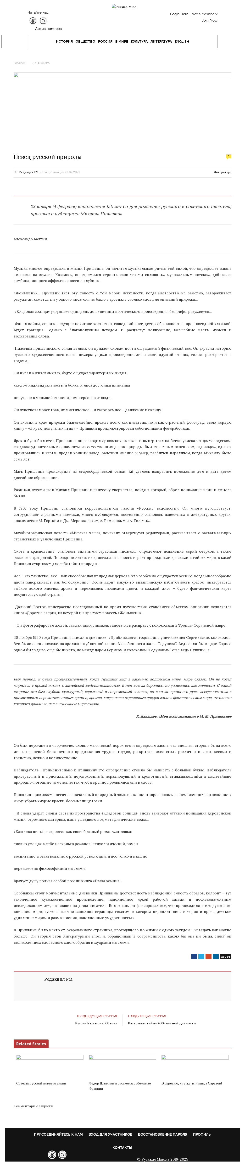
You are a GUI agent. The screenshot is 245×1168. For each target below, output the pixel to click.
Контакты (122, 1148)
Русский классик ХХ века (96, 1023)
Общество (85, 41)
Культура (139, 41)
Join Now (209, 20)
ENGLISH (182, 41)
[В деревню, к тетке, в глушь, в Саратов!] (195, 1066)
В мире (121, 41)
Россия (105, 41)
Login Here (179, 14)
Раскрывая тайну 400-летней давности (162, 1023)
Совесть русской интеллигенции (41, 1083)
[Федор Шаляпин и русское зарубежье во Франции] (122, 1066)
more (225, 956)
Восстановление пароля (162, 1134)
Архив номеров (48, 29)
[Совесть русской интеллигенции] (50, 1066)
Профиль (202, 1134)
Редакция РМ (28, 172)
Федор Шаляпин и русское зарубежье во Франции (120, 1086)
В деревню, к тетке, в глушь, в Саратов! (191, 1083)
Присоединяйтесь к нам (58, 1134)
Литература (161, 41)
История (64, 41)
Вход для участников (110, 1134)
